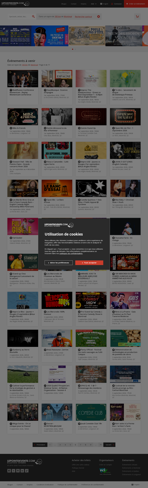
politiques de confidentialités (71, 253)
